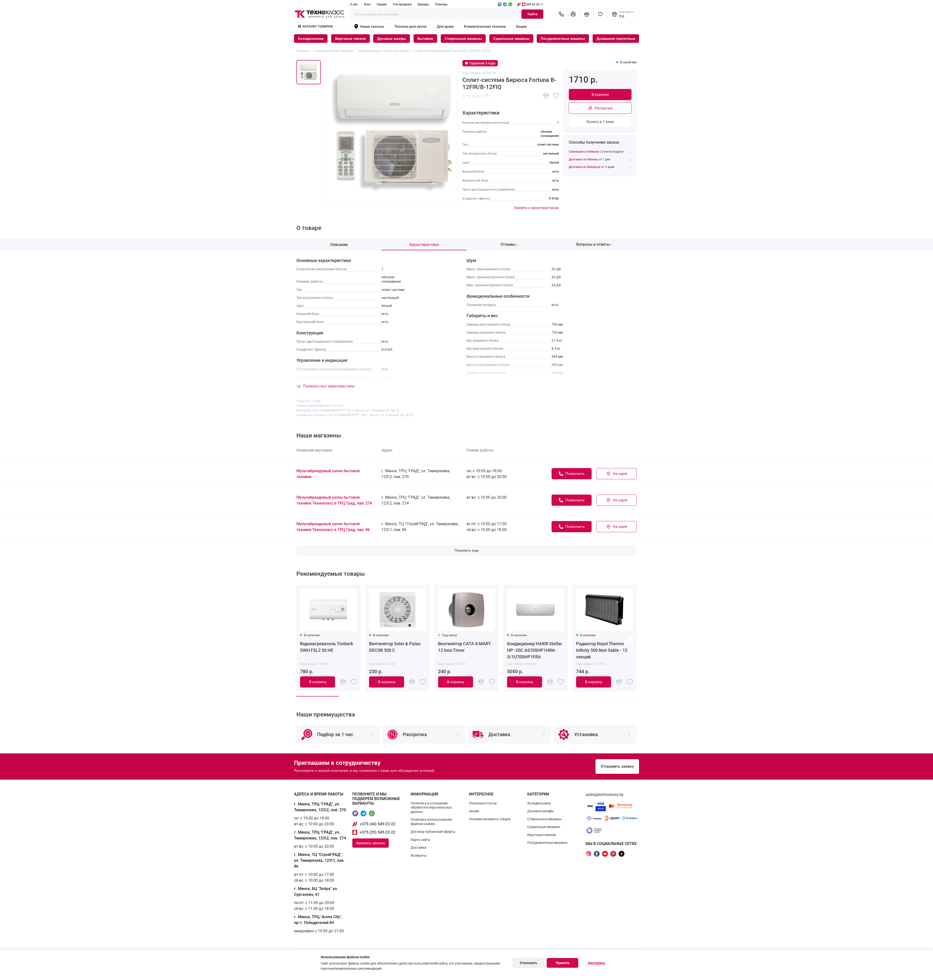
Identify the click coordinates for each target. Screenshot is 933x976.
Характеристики (424, 244)
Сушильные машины (511, 38)
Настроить (596, 963)
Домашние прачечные (615, 38)
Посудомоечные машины (563, 38)
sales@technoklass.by (605, 794)
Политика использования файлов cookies (431, 822)
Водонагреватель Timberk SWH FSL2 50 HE (326, 647)
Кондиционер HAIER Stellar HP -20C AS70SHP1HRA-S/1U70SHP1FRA (534, 650)
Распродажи (402, 4)
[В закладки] (556, 96)
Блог (367, 4)
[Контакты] (561, 14)
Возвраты (419, 855)
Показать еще (467, 550)
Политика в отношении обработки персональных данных (431, 807)
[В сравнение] (546, 96)
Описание (339, 244)
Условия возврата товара (489, 819)
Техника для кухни (410, 26)
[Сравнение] (586, 14)
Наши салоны (372, 26)
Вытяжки (425, 38)
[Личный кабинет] (573, 14)
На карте (620, 473)
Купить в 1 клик (600, 122)
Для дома (445, 26)
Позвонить (575, 473)
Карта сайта (420, 840)
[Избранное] (600, 14)
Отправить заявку (617, 766)
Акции (521, 26)
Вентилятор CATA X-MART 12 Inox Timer (464, 647)
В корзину (600, 94)
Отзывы (509, 244)
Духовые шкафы (391, 38)
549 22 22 (532, 4)
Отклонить (528, 963)
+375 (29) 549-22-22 (377, 832)
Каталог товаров (318, 26)
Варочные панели (350, 38)
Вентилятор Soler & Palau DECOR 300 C (395, 647)
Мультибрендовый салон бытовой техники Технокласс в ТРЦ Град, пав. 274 (334, 500)
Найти (532, 14)
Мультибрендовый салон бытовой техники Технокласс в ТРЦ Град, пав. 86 (333, 527)
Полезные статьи (483, 803)
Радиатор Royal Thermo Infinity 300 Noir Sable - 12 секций (601, 650)
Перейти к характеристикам (536, 208)
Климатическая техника (485, 26)
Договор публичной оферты (433, 832)
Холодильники (311, 38)
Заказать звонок (370, 843)
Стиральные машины (463, 38)
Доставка (418, 847)
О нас (354, 4)
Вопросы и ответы (594, 244)
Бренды (423, 4)
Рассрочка (604, 108)
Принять (563, 963)
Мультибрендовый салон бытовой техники (328, 474)
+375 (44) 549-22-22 (377, 824)
